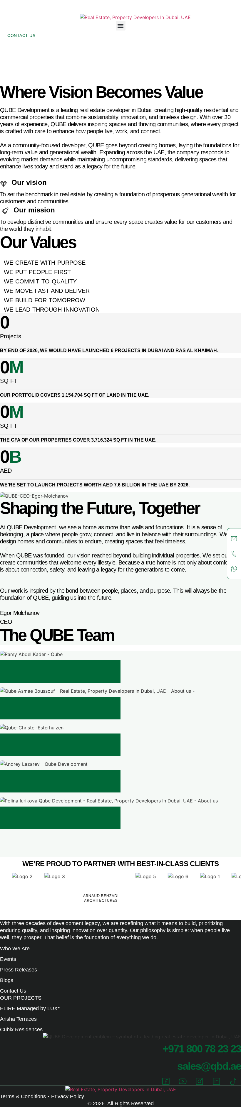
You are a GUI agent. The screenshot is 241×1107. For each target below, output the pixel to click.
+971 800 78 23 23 (202, 1049)
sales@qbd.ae (209, 1066)
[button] (120, 26)
